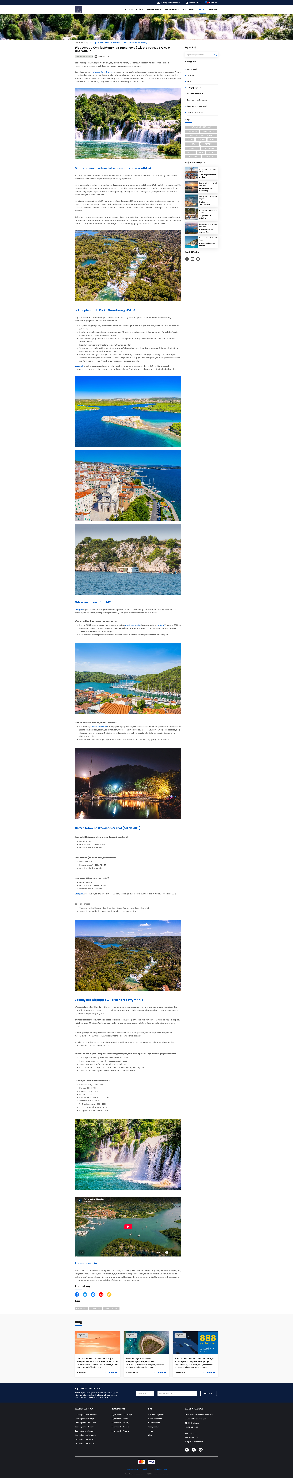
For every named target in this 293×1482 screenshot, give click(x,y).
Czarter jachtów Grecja (84, 1419)
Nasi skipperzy (154, 1423)
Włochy (209, 157)
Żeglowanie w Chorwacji (197, 106)
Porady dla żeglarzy (195, 94)
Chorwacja (81, 1308)
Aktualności (192, 69)
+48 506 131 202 (194, 2)
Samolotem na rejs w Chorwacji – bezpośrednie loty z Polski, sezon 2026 (97, 1360)
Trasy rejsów (153, 1427)
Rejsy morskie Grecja (120, 1419)
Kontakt (213, 9)
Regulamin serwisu (159, 1469)
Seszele (212, 152)
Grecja (190, 140)
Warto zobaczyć (155, 1419)
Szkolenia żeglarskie (174, 9)
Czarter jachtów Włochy (85, 1443)
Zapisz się (208, 1393)
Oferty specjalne (194, 87)
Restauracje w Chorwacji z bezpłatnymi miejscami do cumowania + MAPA (140, 1360)
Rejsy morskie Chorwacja (122, 1414)
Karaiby (212, 140)
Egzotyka (190, 75)
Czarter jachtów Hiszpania (85, 1423)
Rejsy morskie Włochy (120, 1431)
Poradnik (208, 144)
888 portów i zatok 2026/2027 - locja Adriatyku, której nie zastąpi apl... (194, 1360)
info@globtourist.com (170, 2)
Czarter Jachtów (133, 9)
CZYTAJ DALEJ (110, 1372)
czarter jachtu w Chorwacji (102, 72)
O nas (191, 9)
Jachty (190, 81)
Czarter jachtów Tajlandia (85, 1435)
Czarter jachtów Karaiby (84, 1427)
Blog (201, 9)
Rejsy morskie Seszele (120, 1427)
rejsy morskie (153, 9)
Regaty (190, 152)
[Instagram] (194, 1450)
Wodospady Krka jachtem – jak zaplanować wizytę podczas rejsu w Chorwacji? (119, 43)
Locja (192, 144)
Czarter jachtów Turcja (84, 1439)
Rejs (201, 152)
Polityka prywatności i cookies (137, 1469)
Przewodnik (95, 1308)
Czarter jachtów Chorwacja (86, 1414)
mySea (161, 625)
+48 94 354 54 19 (191, 1437)
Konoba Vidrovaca (99, 726)
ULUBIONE (212, 2)
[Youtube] (201, 1450)
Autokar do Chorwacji (201, 127)
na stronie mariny (133, 625)
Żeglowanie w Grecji (195, 112)
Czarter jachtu (111, 1308)
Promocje (192, 148)
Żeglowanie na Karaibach (197, 100)
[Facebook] (187, 1450)
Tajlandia (193, 157)
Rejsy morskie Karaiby (120, 1423)
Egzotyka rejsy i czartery (201, 135)
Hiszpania (201, 140)
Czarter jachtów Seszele (85, 1431)
